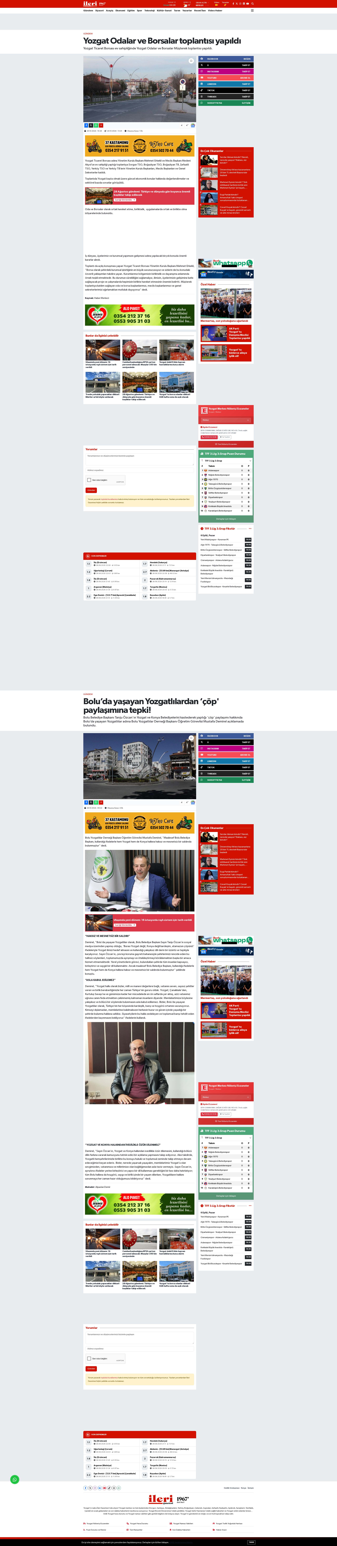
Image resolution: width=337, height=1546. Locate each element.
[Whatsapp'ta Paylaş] (96, 125)
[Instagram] (95, 1488)
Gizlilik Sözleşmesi (231, 1488)
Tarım (177, 10)
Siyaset (99, 10)
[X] (90, 1488)
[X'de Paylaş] (91, 125)
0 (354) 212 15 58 (210, 437)
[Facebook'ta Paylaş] (86, 125)
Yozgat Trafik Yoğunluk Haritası (229, 1524)
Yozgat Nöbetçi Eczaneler (98, 1524)
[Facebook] (85, 1488)
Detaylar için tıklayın (226, 519)
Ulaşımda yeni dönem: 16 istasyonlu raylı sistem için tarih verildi (101, 364)
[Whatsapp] (119, 1488)
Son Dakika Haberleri (181, 1530)
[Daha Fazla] (101, 125)
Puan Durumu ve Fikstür (96, 1530)
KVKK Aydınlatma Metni (180, 1542)
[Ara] (252, 4)
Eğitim (131, 10)
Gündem (88, 10)
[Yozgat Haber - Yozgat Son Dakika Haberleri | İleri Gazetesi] (94, 4)
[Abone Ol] (193, 125)
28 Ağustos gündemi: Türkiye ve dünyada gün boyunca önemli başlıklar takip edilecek (138, 396)
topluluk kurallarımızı (109, 499)
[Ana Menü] (252, 11)
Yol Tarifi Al (226, 437)
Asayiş (109, 10)
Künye (243, 1488)
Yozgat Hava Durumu (139, 1524)
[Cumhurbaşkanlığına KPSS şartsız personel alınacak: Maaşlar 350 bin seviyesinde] (139, 350)
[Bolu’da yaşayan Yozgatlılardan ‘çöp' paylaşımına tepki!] (139, 766)
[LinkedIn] (100, 1488)
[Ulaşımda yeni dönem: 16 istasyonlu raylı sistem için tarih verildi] (103, 350)
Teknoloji (149, 10)
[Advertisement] (168, 22)
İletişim (251, 1488)
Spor (139, 10)
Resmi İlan (200, 10)
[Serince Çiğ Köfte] (140, 315)
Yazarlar (187, 10)
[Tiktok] (109, 1488)
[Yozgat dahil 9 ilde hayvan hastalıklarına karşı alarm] (176, 350)
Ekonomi (120, 10)
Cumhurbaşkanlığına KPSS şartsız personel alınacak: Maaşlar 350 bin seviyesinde (139, 364)
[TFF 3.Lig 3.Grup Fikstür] (250, 529)
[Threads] (114, 1488)
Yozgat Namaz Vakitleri (183, 1524)
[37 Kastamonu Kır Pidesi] (140, 145)
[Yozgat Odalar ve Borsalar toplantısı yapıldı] (139, 89)
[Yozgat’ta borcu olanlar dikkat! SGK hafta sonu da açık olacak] (176, 382)
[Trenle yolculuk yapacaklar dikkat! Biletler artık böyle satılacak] (103, 382)
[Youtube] (104, 1488)
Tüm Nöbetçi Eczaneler (227, 444)
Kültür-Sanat (164, 10)
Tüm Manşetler (136, 1530)
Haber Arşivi (221, 1530)
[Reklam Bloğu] (226, 263)
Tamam (251, 1542)
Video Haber (215, 10)
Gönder (91, 490)
